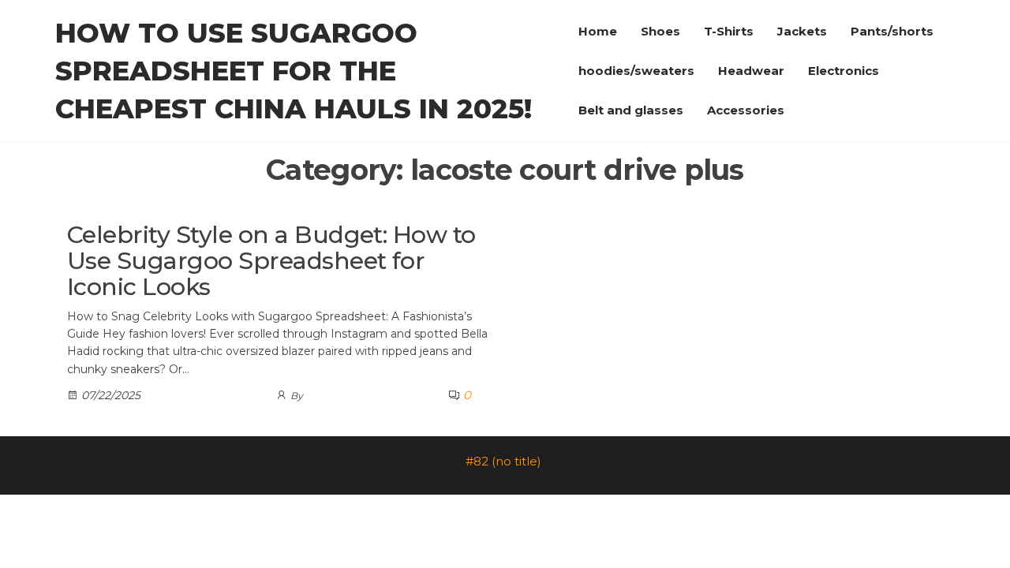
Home (597, 31)
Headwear (751, 70)
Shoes (660, 31)
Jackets (802, 31)
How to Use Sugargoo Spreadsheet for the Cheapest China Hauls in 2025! (293, 71)
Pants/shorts (892, 31)
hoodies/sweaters (636, 70)
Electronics (843, 70)
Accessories (745, 110)
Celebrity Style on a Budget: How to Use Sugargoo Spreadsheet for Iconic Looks (271, 260)
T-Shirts (729, 31)
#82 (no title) (503, 461)
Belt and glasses (630, 110)
